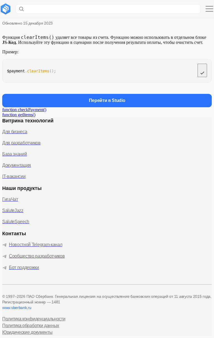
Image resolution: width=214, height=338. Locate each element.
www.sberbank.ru (16, 307)
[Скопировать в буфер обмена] (202, 70)
